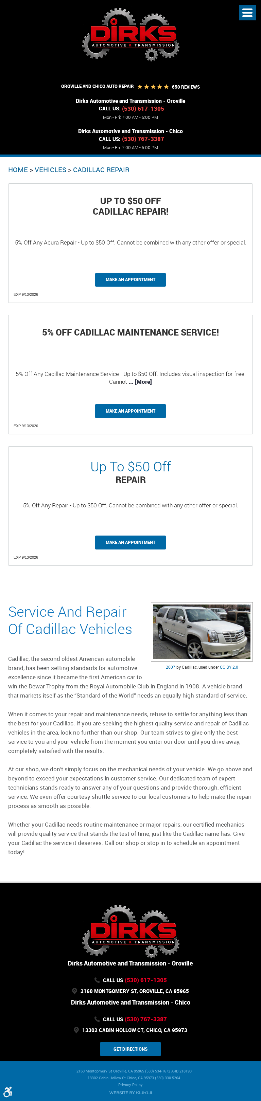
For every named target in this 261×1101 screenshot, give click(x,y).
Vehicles (50, 169)
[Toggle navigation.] (247, 12)
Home (18, 169)
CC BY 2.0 (229, 667)
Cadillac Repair (101, 169)
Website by (130, 1093)
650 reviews (186, 87)
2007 (170, 667)
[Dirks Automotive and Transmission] (130, 34)
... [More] (139, 381)
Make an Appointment (130, 279)
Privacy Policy (130, 1084)
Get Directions (130, 1049)
